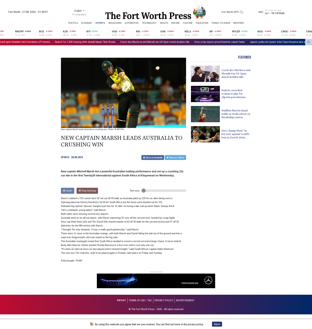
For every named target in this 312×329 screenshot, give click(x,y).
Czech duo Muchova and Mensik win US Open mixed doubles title (124, 41)
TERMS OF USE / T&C (140, 300)
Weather (238, 23)
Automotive (132, 23)
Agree (217, 324)
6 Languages (79, 14)
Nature (175, 23)
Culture (188, 23)
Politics (73, 23)
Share (153, 157)
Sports (100, 23)
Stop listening (88, 190)
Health (164, 23)
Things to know (220, 23)
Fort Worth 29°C (230, 12)
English (78, 10)
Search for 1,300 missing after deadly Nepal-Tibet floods (55, 41)
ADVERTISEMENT (185, 300)
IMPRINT (121, 300)
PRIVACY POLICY (164, 300)
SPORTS (65, 157)
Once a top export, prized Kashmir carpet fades (189, 41)
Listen (68, 190)
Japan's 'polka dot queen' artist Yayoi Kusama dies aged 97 (251, 41)
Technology (149, 23)
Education (202, 23)
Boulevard (115, 23)
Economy (86, 23)
